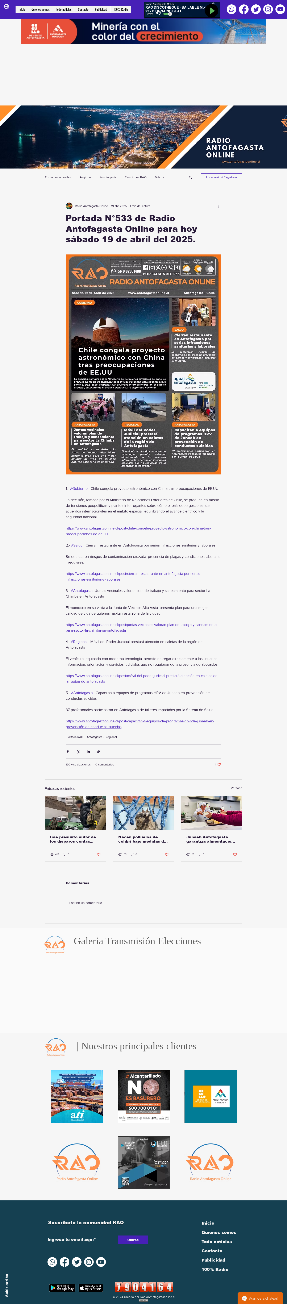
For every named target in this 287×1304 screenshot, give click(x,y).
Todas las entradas (58, 177)
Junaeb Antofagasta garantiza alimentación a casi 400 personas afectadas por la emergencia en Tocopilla (210, 839)
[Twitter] (256, 9)
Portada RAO (75, 737)
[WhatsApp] (231, 9)
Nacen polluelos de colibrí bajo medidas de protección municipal (142, 839)
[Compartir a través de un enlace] (99, 751)
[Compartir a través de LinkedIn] (88, 751)
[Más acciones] (218, 205)
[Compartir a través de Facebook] (68, 751)
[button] (190, 177)
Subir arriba (7, 1285)
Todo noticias (216, 1241)
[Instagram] (268, 9)
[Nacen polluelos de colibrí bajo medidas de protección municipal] (143, 813)
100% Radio (214, 1269)
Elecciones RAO (135, 177)
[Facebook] (244, 9)
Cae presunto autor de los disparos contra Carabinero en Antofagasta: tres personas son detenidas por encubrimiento (74, 839)
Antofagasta (108, 177)
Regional (85, 177)
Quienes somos (218, 1232)
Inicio (207, 1223)
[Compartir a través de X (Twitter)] (78, 751)
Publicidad (213, 1260)
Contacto (211, 1251)
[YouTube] (280, 9)
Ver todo (236, 788)
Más (158, 177)
